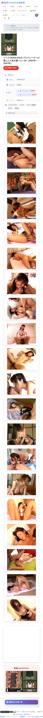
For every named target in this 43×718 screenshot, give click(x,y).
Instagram (20, 714)
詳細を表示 (11, 113)
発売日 (34, 11)
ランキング (24, 11)
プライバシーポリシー (12, 716)
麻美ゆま (13, 25)
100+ (20, 6)
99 (13, 6)
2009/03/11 (21, 79)
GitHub (27, 714)
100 (6, 11)
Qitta (40, 712)
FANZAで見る (12, 68)
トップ (7, 25)
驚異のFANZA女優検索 (14, 2)
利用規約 (2, 716)
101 (28, 6)
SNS (6, 15)
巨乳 (13, 11)
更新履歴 (22, 716)
